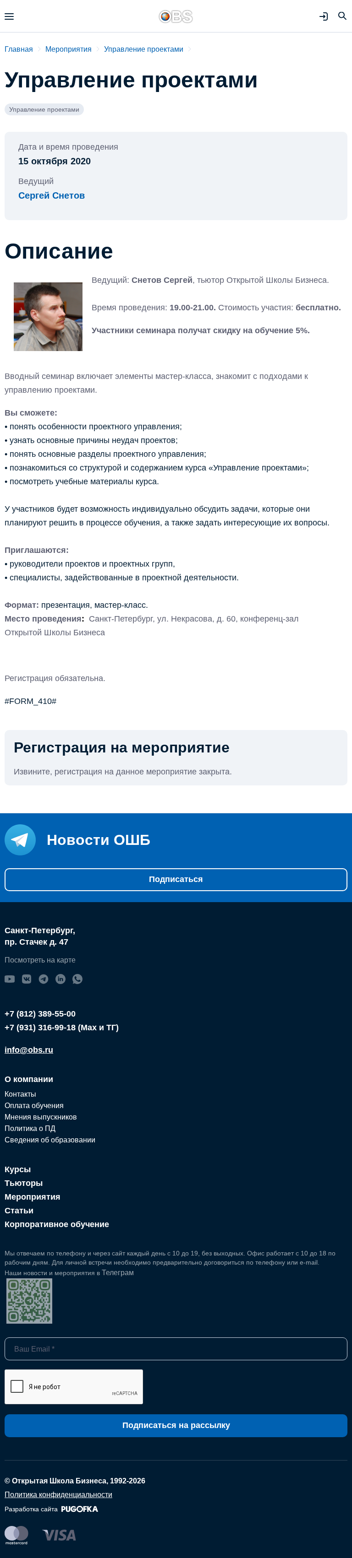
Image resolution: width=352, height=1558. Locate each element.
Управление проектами (44, 109)
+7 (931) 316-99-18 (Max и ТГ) (62, 1027)
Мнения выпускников (41, 1117)
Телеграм (118, 1273)
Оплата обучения (34, 1105)
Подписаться (176, 879)
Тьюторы (24, 1183)
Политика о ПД (30, 1128)
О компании (29, 1079)
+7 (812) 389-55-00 (40, 1013)
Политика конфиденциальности (58, 1494)
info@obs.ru (29, 1050)
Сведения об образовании (50, 1140)
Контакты (20, 1094)
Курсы (18, 1169)
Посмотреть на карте (40, 960)
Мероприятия (32, 1196)
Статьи (19, 1210)
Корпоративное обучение (57, 1224)
